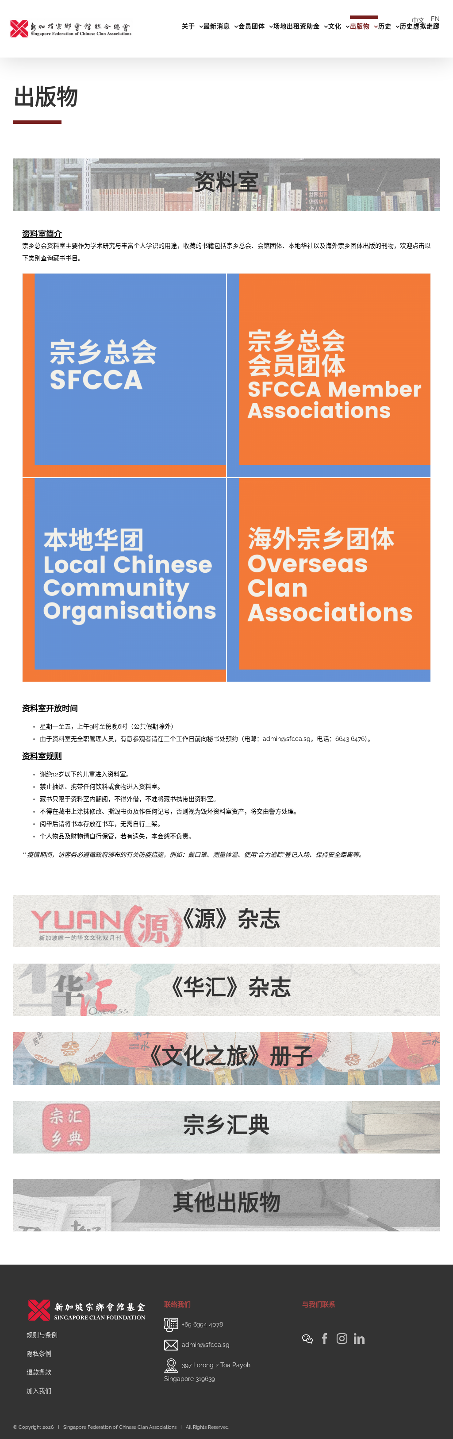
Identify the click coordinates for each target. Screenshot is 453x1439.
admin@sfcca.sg (287, 738)
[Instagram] (342, 1338)
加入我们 (39, 1390)
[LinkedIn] (359, 1338)
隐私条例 (39, 1353)
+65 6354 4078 (202, 1323)
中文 (418, 20)
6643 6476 (350, 738)
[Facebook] (324, 1338)
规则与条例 (42, 1335)
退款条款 (39, 1372)
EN (435, 19)
